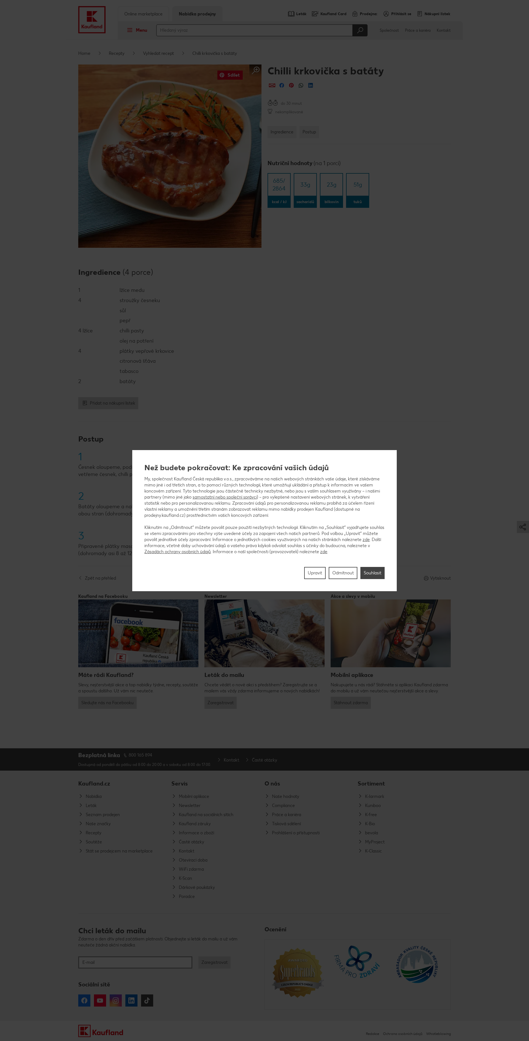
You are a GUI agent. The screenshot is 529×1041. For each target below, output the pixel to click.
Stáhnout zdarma (351, 702)
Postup (309, 132)
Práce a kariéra (418, 30)
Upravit (315, 572)
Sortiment (371, 783)
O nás (272, 783)
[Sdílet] (272, 85)
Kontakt (444, 30)
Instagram (116, 1000)
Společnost (389, 30)
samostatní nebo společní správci (225, 496)
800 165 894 (140, 755)
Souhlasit (372, 572)
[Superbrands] (298, 975)
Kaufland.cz (94, 783)
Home (84, 53)
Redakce (372, 1034)
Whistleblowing (438, 1034)
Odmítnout (343, 572)
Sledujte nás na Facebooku (107, 702)
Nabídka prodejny (197, 14)
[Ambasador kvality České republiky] (417, 975)
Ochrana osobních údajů (402, 1034)
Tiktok (147, 1000)
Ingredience (282, 132)
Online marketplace (143, 14)
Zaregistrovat (220, 702)
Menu (141, 30)
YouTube (100, 1000)
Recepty (117, 53)
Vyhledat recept (158, 53)
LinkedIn (131, 1000)
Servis (179, 783)
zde (366, 539)
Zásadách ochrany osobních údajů (177, 551)
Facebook (84, 1000)
